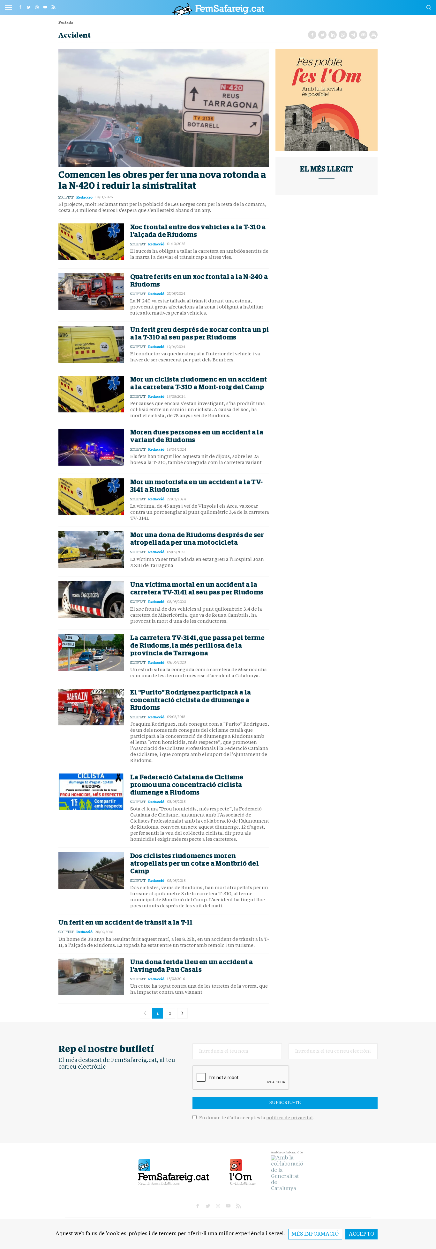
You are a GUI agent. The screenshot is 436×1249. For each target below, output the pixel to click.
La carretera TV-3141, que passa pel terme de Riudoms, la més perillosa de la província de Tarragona (197, 646)
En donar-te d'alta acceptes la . (256, 1118)
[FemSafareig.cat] (218, 9)
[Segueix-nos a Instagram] (37, 7)
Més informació (315, 1234)
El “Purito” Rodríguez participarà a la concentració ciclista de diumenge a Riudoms (190, 700)
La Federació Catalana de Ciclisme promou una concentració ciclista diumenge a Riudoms (187, 785)
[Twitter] (322, 35)
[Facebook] (312, 35)
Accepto (361, 1234)
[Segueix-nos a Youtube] (45, 7)
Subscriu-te (285, 1102)
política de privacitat (289, 1118)
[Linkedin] (332, 35)
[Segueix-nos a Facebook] (20, 7)
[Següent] (182, 1013)
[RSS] (53, 7)
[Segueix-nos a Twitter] (28, 7)
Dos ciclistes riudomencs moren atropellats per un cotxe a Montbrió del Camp (194, 864)
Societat (66, 197)
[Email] (363, 35)
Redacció (84, 197)
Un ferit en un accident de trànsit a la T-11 (125, 922)
